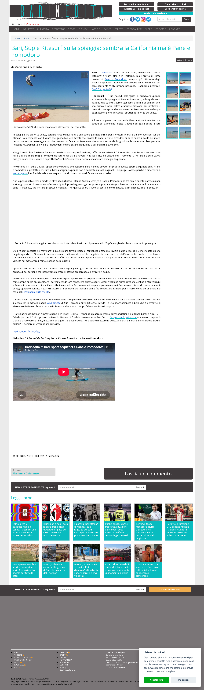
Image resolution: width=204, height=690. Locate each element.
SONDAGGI (64, 662)
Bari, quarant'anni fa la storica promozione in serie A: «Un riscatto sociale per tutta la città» (24, 570)
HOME (16, 29)
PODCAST (160, 29)
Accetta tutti (156, 680)
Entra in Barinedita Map (116, 667)
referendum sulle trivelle (35, 291)
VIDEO (149, 29)
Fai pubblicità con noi (115, 657)
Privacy (63, 667)
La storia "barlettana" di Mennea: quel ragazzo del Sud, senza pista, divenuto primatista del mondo (86, 529)
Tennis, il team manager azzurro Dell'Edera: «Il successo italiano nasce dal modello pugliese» (145, 531)
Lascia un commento (148, 473)
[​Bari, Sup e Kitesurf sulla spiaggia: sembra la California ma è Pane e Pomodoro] (51, 96)
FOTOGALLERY (134, 29)
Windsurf (107, 72)
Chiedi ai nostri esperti (115, 652)
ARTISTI (96, 29)
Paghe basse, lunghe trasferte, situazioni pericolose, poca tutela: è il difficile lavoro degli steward (116, 529)
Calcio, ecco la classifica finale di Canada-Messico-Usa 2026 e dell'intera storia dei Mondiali (24, 529)
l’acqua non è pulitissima (123, 317)
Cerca (186, 19)
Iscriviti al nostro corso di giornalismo (122, 662)
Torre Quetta (20, 173)
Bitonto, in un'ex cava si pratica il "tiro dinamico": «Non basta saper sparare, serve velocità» (86, 570)
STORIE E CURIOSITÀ (22, 657)
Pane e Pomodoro (116, 79)
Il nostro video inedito (170, 589)
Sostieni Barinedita (114, 660)
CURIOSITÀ (43, 29)
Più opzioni (183, 680)
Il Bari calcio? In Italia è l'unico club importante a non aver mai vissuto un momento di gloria (117, 568)
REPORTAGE (58, 29)
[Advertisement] (86, 216)
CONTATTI (174, 29)
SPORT (72, 29)
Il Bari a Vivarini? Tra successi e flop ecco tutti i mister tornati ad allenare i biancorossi (147, 570)
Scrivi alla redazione (114, 655)
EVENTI (107, 29)
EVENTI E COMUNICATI (23, 660)
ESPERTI (119, 29)
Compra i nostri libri (114, 665)
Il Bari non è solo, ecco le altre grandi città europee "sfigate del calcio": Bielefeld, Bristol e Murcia (55, 529)
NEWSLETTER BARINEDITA (35, 487)
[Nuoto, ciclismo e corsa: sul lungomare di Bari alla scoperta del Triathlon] (55, 553)
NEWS (16, 667)
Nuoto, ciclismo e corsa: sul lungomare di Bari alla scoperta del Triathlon (54, 568)
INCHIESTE (28, 29)
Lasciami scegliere (165, 671)
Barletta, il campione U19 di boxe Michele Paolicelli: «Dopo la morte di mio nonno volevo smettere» (178, 529)
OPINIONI (84, 29)
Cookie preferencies (68, 670)
